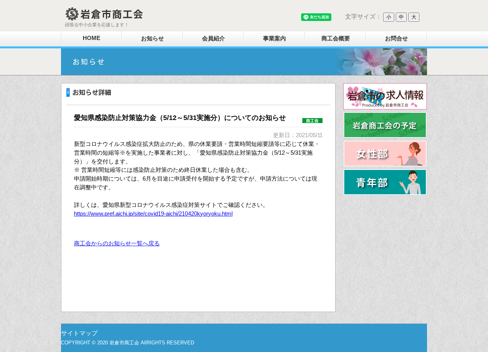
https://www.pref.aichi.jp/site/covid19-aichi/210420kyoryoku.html (153, 213)
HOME (91, 38)
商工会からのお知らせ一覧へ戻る (117, 243)
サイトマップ (79, 333)
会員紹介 (213, 38)
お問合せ (396, 38)
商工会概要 (335, 38)
